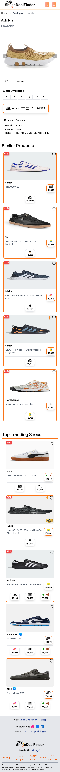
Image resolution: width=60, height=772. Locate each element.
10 (36, 97)
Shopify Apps (33, 757)
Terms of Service (46, 765)
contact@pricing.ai (35, 731)
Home (4, 13)
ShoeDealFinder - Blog (33, 720)
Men (18, 129)
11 (44, 97)
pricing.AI (36, 750)
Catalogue (18, 13)
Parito (42, 757)
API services (52, 757)
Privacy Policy (7, 767)
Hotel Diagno (20, 757)
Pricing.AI (7, 757)
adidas (32, 13)
